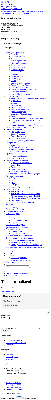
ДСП (13, 183)
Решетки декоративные (21, 83)
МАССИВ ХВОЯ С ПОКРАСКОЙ (25, 194)
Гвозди (14, 207)
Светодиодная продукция (17, 227)
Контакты (10, 345)
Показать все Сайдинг (15, 225)
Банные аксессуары (14, 96)
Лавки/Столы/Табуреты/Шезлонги (25, 121)
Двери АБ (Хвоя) (18, 132)
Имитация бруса (18, 67)
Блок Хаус (15, 54)
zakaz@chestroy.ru (8, 6)
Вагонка (14, 58)
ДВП (13, 180)
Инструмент (11, 143)
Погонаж (15, 74)
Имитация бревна (18, 65)
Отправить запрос (10, 305)
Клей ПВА (15, 165)
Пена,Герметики (18, 169)
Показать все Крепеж (15, 158)
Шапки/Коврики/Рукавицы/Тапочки (26, 125)
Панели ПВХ (16, 231)
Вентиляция (16, 105)
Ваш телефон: (7, 317)
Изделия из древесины (15, 52)
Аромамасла (16, 101)
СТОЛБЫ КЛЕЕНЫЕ (20, 87)
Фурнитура (15, 222)
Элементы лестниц (19, 92)
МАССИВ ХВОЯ (18, 191)
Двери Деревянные (14, 129)
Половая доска (17, 78)
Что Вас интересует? (9, 328)
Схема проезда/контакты (11, 9)
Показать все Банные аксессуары (20, 127)
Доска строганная (18, 61)
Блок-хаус (10, 359)
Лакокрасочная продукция (17, 160)
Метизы (9, 205)
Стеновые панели (13, 229)
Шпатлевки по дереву (20, 171)
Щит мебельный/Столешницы (24, 89)
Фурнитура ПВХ (18, 233)
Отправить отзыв (8, 292)
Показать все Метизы (15, 209)
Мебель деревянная (14, 189)
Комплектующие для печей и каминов (27, 118)
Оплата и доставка (19, 258)
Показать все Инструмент (17, 152)
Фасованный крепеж (19, 156)
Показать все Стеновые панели (19, 236)
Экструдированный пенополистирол (26, 245)
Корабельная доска (19, 220)
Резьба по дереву (13, 214)
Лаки (13, 167)
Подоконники (17, 76)
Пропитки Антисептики (21, 163)
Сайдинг (9, 216)
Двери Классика (18, 134)
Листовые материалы (15, 176)
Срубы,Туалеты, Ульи (20, 85)
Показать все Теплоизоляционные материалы (25, 247)
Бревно (14, 218)
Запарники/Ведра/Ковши (21, 114)
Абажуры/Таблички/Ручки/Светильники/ (28, 98)
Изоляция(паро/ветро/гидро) (23, 240)
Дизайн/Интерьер (18, 112)
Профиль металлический (16, 211)
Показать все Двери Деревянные (20, 140)
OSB (13, 178)
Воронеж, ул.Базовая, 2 (15, 389)
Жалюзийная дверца (19, 63)
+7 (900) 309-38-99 (8, 4)
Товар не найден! (13, 275)
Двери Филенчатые (19, 136)
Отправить (6, 331)
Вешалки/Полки (18, 107)
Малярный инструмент (20, 147)
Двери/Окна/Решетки (20, 109)
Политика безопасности (21, 260)
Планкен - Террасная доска (22, 72)
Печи (13, 123)
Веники (14, 103)
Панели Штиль (17, 70)
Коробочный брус (18, 138)
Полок (13, 81)
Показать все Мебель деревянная (20, 202)
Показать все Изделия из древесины (21, 94)
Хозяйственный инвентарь (22, 149)
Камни (14, 116)
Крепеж (9, 154)
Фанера (14, 185)
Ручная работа (17, 200)
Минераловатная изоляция (22, 242)
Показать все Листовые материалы (20, 187)
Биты (13, 145)
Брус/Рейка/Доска (18, 56)
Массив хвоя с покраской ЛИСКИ (25, 196)
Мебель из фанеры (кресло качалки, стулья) (29, 198)
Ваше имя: (5, 315)
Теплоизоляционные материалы (19, 238)
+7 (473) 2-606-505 (8, 2)
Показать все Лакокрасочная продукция (23, 174)
